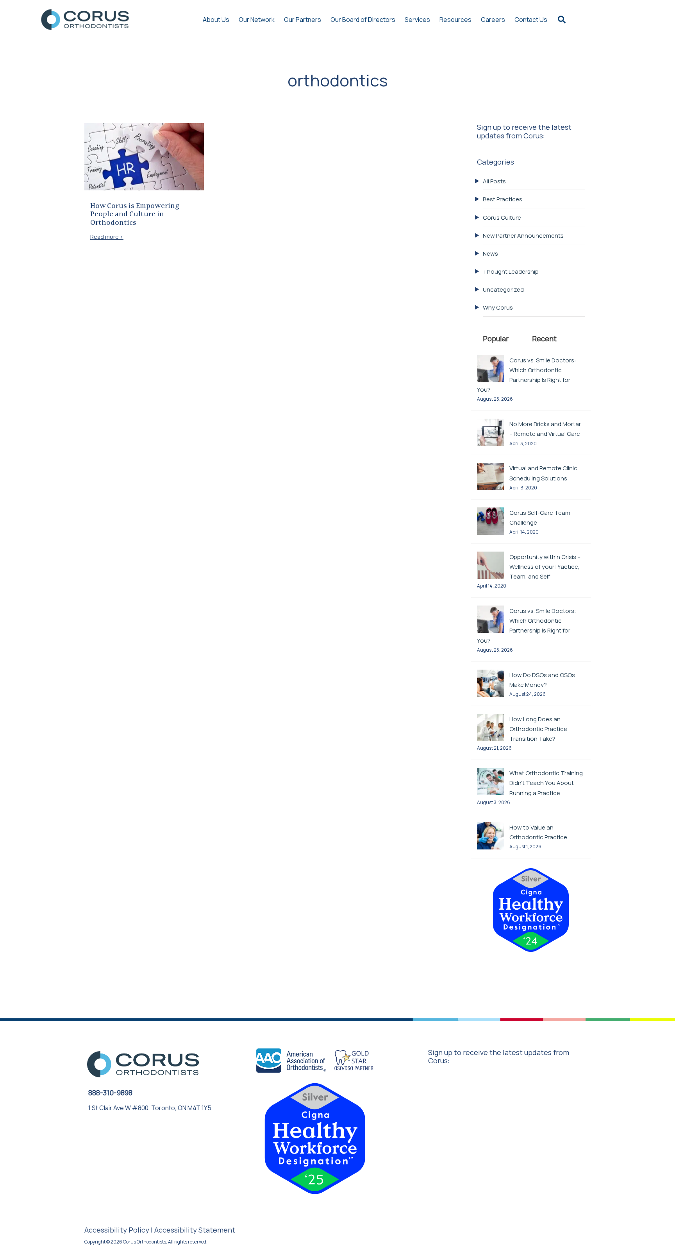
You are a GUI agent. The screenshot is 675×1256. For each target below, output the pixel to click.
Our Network (257, 19)
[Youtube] (95, 1131)
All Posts (494, 181)
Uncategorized (503, 289)
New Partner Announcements (523, 235)
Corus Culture (502, 217)
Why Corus (498, 307)
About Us (216, 19)
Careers (493, 19)
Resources (455, 19)
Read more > (106, 236)
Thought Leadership (511, 271)
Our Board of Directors (362, 19)
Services (417, 19)
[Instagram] (129, 1131)
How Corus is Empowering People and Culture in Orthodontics (134, 214)
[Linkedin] (146, 1131)
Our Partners (302, 19)
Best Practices (502, 199)
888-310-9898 (110, 1092)
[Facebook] (112, 1131)
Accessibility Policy (116, 1229)
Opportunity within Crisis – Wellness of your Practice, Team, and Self (544, 567)
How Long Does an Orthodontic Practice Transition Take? (538, 729)
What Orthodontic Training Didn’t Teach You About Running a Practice (546, 783)
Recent (544, 338)
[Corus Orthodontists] (85, 19)
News (490, 253)
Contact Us (530, 19)
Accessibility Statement (194, 1229)
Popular (496, 338)
